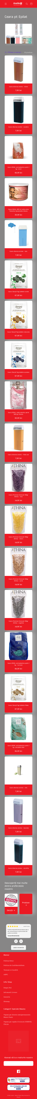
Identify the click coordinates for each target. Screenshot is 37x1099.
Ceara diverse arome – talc (18, 251)
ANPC (6, 974)
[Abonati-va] (31, 1063)
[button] (5, 4)
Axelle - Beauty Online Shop (17, 1095)
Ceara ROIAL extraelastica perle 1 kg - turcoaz (18, 664)
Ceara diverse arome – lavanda (18, 828)
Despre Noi (8, 988)
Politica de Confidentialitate (14, 965)
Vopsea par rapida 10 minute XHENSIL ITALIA (18, 1023)
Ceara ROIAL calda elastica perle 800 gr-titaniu (18, 413)
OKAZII (10, 910)
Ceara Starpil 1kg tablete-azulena (18, 372)
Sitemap (7, 1001)
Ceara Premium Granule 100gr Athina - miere (18, 538)
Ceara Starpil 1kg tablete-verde (18, 292)
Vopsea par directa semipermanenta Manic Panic (17, 1016)
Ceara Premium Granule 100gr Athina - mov (18, 496)
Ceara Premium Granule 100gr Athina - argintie (18, 622)
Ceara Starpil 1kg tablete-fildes (18, 705)
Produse (25, 902)
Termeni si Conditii (11, 970)
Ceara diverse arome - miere (18, 87)
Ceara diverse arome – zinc (18, 788)
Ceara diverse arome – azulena (18, 127)
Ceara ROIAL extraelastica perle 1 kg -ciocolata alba (18, 746)
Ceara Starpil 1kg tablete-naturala (18, 332)
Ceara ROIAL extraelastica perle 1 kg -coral (18, 168)
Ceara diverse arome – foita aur (18, 455)
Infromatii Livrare (10, 992)
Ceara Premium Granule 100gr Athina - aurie (18, 580)
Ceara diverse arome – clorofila (18, 868)
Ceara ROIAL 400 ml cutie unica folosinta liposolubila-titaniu (18, 210)
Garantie (7, 997)
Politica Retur (9, 961)
